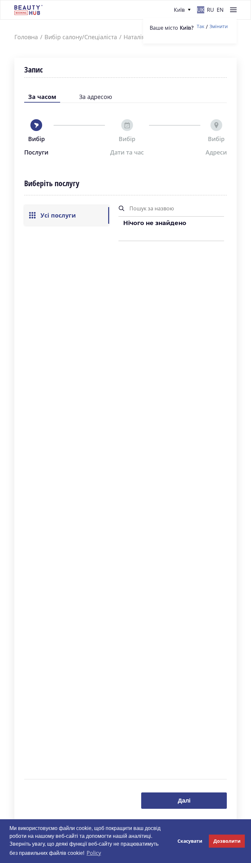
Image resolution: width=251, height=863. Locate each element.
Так (200, 26)
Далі (184, 800)
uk (200, 9)
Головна (26, 37)
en (220, 9)
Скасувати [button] (189, 841)
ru (210, 9)
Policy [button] (94, 852)
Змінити (218, 26)
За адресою (95, 97)
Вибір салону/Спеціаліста (80, 37)
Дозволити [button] (227, 841)
